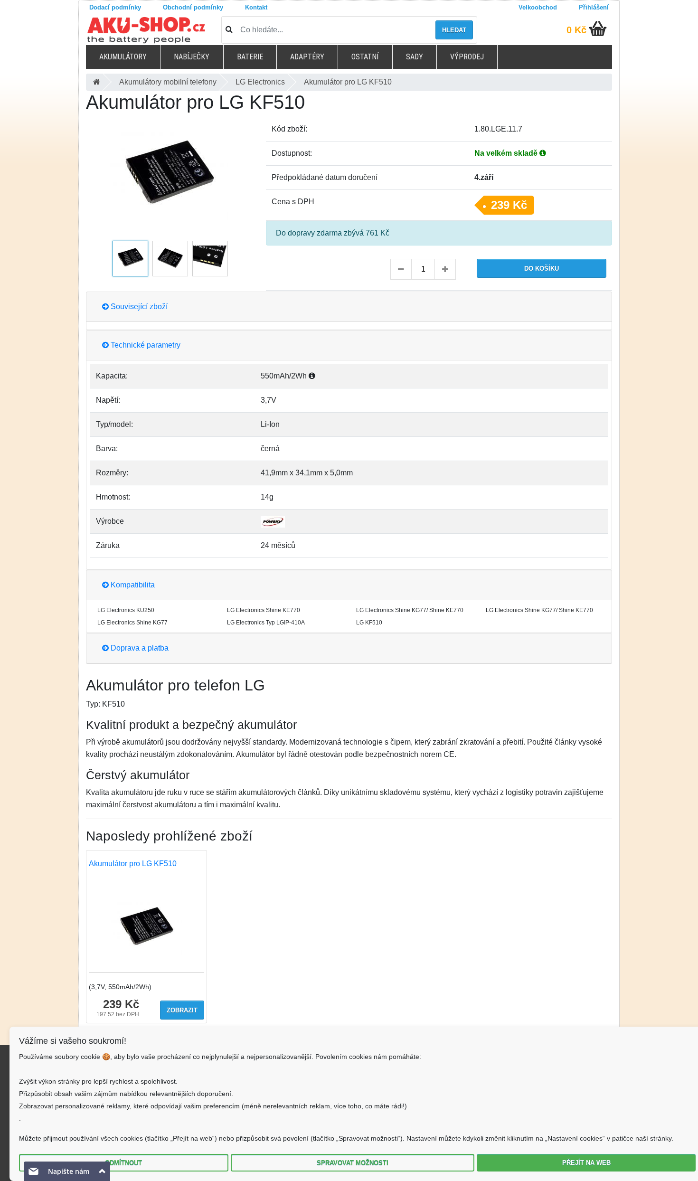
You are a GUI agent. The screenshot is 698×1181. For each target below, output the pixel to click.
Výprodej (467, 56)
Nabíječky (191, 56)
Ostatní (364, 56)
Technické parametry (144, 345)
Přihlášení (594, 7)
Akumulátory (123, 56)
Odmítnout (123, 1162)
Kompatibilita (132, 585)
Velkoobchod (538, 7)
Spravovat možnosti (352, 1162)
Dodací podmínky (115, 7)
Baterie (250, 56)
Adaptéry (307, 56)
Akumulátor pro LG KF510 (133, 864)
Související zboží (138, 306)
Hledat (454, 30)
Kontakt (256, 7)
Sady (414, 56)
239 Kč (509, 204)
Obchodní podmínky (193, 7)
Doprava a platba (139, 648)
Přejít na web (586, 1162)
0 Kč (576, 30)
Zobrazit (182, 1010)
